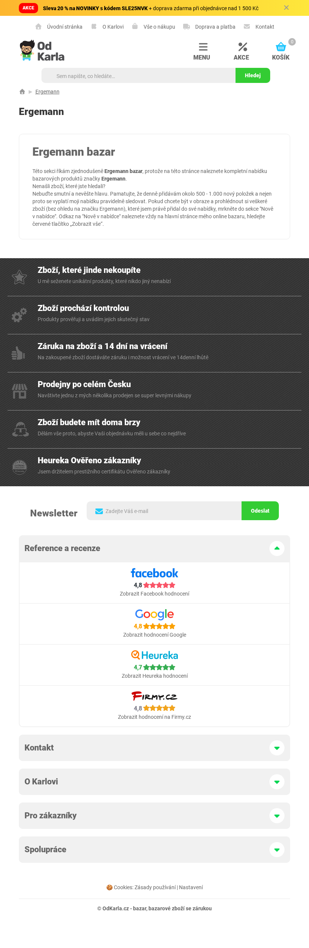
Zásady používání (155, 887)
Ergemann (47, 92)
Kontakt (264, 26)
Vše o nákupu (158, 26)
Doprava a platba (215, 26)
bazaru (236, 216)
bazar (139, 908)
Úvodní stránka (64, 26)
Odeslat (260, 511)
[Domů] (22, 92)
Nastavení (191, 887)
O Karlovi (112, 26)
